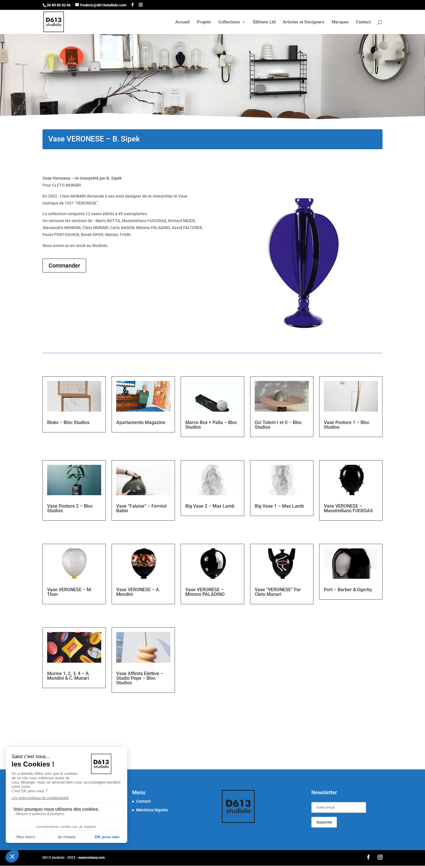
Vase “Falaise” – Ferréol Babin (141, 508)
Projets (204, 22)
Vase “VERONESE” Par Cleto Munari (278, 592)
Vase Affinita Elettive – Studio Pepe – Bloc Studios (139, 678)
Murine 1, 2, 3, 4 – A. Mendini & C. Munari (68, 676)
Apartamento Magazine (140, 422)
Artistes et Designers (303, 22)
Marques (340, 22)
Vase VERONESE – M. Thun (69, 592)
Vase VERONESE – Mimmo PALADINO (205, 592)
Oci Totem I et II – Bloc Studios (278, 425)
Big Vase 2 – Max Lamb (209, 506)
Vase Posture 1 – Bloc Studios (346, 425)
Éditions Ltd (264, 22)
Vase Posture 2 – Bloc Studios (70, 508)
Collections (229, 22)
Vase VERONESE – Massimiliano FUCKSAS (348, 508)
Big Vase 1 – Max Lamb (279, 506)
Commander (64, 265)
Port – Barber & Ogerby (348, 589)
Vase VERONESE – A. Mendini (138, 592)
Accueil (182, 22)
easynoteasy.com (91, 858)
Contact (363, 22)
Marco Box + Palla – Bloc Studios (211, 425)
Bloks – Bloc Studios (68, 422)
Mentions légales (152, 810)
